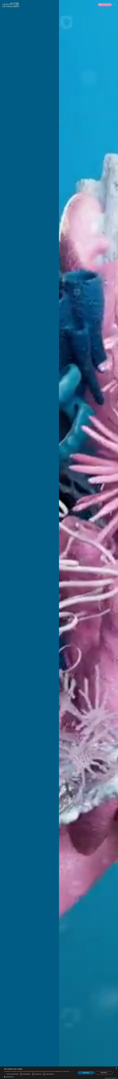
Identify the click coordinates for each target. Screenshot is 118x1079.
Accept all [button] (86, 1072)
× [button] (116, 1068)
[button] (39, 1077)
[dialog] (59, 1073)
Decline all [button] (104, 1072)
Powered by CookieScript (111, 1078)
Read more (72, 1071)
